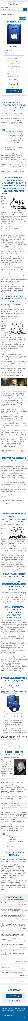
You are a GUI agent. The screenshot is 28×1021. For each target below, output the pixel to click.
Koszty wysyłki (16, 1)
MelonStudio (24, 1017)
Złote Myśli (13, 76)
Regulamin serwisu (20, 1008)
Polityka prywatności (8, 1010)
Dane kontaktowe (7, 1008)
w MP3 (9, 53)
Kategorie (21, 18)
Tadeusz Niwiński (13, 58)
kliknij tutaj (4, 747)
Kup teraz (12, 91)
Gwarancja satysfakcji (8, 1015)
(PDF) (6, 53)
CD (13, 53)
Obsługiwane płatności (8, 1013)
